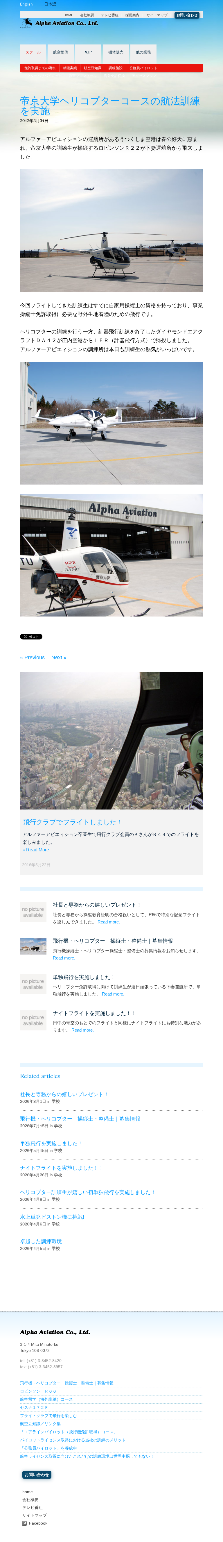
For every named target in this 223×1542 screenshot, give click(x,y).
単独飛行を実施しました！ (84, 977)
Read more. (109, 922)
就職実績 (70, 68)
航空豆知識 (92, 68)
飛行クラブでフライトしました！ (73, 822)
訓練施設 (116, 68)
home (27, 1492)
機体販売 (115, 52)
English (26, 4)
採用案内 (132, 15)
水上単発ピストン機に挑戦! (52, 1217)
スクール (33, 52)
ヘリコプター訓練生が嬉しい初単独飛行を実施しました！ (88, 1192)
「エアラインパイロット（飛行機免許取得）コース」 (69, 1432)
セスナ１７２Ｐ (34, 1407)
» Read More (35, 849)
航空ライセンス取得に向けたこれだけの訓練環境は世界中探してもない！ (87, 1456)
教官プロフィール (83, 76)
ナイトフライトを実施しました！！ (94, 1013)
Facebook (38, 1523)
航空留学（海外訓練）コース (46, 1399)
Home (68, 15)
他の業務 (143, 52)
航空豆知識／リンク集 (40, 1424)
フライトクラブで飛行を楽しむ (48, 1416)
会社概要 (87, 15)
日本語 (50, 4)
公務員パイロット (143, 68)
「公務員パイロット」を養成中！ (50, 1448)
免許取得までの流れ (40, 68)
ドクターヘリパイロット (43, 76)
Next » (58, 657)
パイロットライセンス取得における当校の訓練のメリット (73, 1440)
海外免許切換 (114, 76)
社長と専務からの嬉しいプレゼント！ (97, 905)
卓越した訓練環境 (41, 1241)
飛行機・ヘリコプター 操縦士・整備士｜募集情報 (113, 941)
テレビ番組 (109, 15)
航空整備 (60, 52)
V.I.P (88, 52)
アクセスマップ (144, 76)
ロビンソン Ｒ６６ (38, 1391)
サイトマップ (157, 15)
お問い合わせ (187, 15)
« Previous (32, 657)
